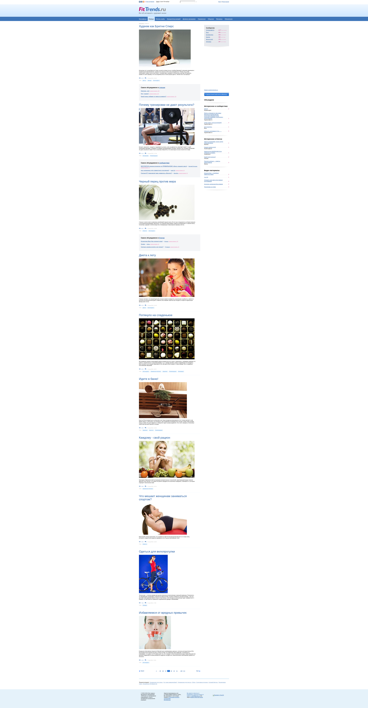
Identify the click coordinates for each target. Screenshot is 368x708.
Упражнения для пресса (184, 682)
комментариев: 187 (154, 93)
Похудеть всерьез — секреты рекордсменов (212, 162)
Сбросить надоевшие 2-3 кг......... (213, 131)
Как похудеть (156, 80)
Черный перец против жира (157, 181)
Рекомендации (153, 155)
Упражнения (202, 19)
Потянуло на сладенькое (155, 315)
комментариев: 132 (171, 96)
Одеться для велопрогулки (157, 551)
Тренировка (145, 155)
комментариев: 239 (154, 91)
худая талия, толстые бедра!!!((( (213, 122)
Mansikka (176, 173)
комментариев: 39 (180, 170)
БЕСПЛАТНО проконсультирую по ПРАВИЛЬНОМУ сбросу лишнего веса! (164, 166)
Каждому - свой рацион (154, 437)
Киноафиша (143, 19)
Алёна (148, 244)
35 (160, 671)
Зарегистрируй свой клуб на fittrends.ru (216, 94)
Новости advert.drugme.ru (211, 90)
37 (165, 671)
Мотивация (180, 371)
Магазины (219, 19)
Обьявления (228, 19)
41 (177, 671)
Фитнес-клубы (160, 19)
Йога (207, 32)
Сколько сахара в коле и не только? (152, 247)
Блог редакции (150, 1)
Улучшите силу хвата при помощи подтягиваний (213, 180)
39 (171, 671)
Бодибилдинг (209, 34)
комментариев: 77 (145, 167)
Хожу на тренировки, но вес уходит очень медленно (213, 142)
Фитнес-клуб (209, 39)
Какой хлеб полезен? (210, 157)
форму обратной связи (196, 697)
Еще (197, 670)
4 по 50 (206, 177)
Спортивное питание (202, 682)
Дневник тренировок (189, 19)
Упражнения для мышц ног (150, 684)
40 (174, 671)
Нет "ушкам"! (145, 93)
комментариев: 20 (174, 247)
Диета (144, 80)
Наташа (166, 241)
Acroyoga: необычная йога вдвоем (213, 184)
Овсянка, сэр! (145, 91)
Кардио (208, 37)
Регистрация (225, 1)
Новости (145, 230)
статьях (162, 87)
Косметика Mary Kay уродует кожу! (152, 241)
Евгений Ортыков (193, 166)
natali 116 (173, 170)
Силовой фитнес (213, 682)
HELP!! (206, 109)
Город (157, 1)
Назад (142, 670)
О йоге (193, 682)
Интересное (167, 700)
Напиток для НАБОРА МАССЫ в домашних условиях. (213, 152)
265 (181, 671)
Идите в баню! (148, 378)
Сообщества (210, 28)
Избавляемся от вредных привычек (162, 612)
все (184, 671)
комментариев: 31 (154, 244)
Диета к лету (147, 255)
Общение (211, 19)
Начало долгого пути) (210, 147)
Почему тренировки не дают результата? (166, 104)
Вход (219, 1)
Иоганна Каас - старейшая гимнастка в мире (211, 173)
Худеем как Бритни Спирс (156, 26)
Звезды (149, 80)
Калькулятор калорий (173, 19)
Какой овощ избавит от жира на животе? (153, 96)
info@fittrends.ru (195, 696)
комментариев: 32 (183, 173)
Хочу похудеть (208, 127)
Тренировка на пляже (210, 187)
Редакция (167, 247)
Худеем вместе (210, 30)
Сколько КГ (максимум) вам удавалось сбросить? (156, 173)
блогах (162, 238)
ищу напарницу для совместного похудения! (155, 170)
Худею (143, 244)
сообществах (164, 163)
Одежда (145, 605)
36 (163, 671)
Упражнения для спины (156, 682)
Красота (151, 430)
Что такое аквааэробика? (170, 682)
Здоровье (165, 371)
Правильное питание (156, 371)
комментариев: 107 (173, 241)
